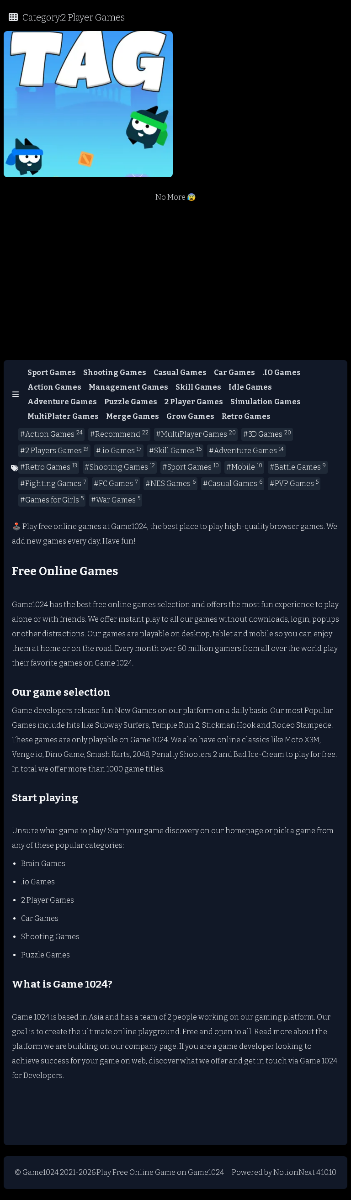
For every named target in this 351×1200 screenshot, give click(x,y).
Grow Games (190, 416)
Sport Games (51, 372)
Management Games (128, 387)
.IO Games (281, 372)
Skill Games (198, 387)
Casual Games (180, 372)
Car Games (234, 372)
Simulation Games (265, 401)
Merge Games (132, 416)
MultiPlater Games (63, 416)
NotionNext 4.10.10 (304, 1172)
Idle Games (250, 387)
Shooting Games (114, 372)
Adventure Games (62, 401)
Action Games (54, 387)
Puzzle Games (130, 401)
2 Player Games (194, 401)
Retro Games (246, 416)
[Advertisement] (175, 289)
